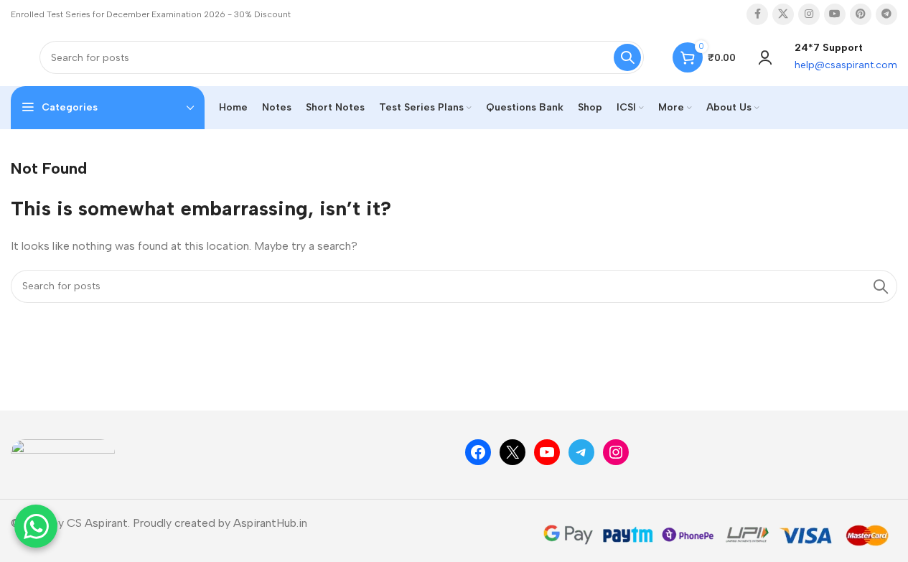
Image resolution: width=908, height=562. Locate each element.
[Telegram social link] (886, 14)
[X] (512, 452)
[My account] (765, 57)
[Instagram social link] (809, 14)
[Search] (627, 57)
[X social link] (783, 14)
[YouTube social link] (835, 14)
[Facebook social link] (757, 14)
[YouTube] (547, 452)
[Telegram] (581, 452)
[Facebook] (478, 452)
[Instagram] (616, 452)
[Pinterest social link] (860, 14)
